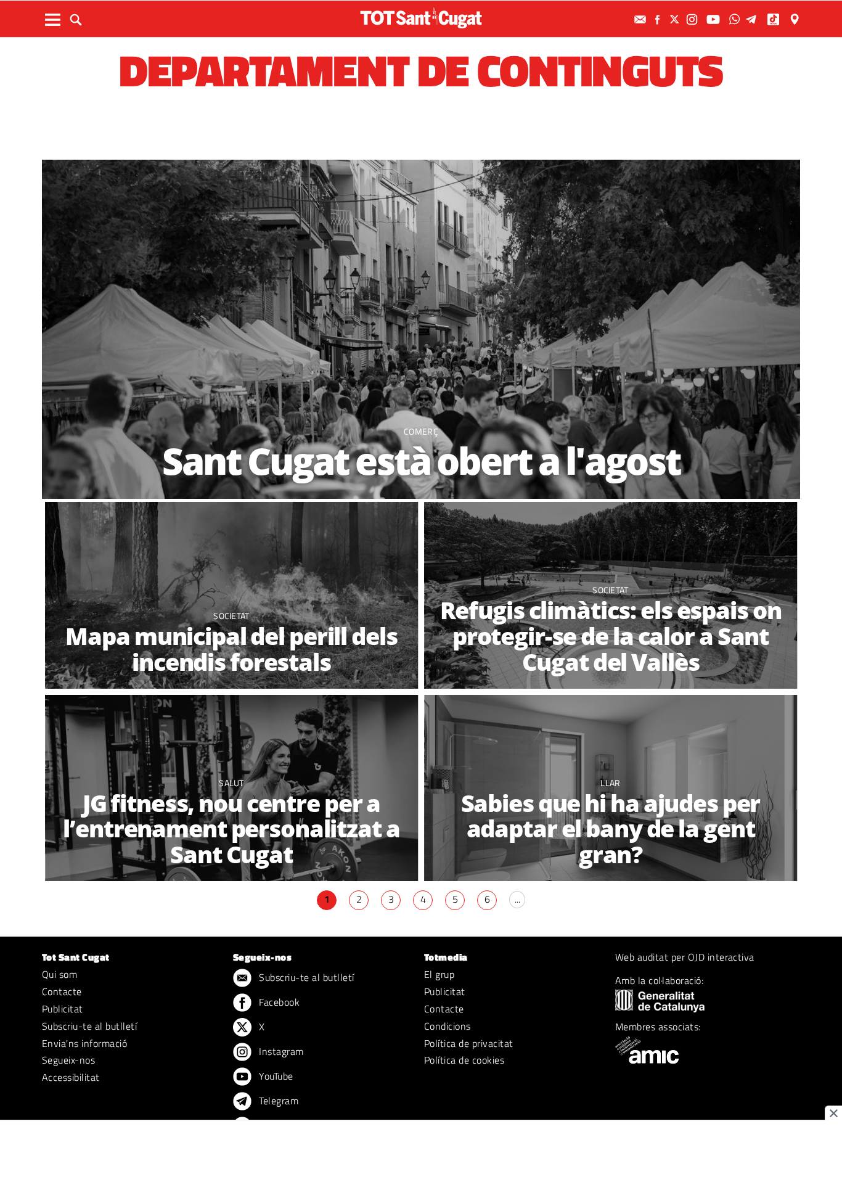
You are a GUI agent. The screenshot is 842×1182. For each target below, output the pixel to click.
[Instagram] (693, 19)
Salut (231, 782)
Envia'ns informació (84, 1043)
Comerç (421, 431)
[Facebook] (659, 19)
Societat (231, 615)
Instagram (280, 1051)
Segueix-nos (68, 1060)
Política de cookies (464, 1060)
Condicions (447, 1026)
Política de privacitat (468, 1043)
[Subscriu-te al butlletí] (641, 19)
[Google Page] (795, 19)
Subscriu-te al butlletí (89, 1026)
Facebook (278, 1002)
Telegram (277, 1100)
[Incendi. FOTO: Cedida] (231, 595)
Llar (610, 782)
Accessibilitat (71, 1077)
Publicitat (62, 1008)
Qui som (59, 974)
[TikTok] (774, 19)
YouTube (274, 1076)
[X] (676, 19)
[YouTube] (714, 19)
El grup (439, 974)
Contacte (62, 991)
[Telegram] (753, 19)
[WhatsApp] (736, 19)
